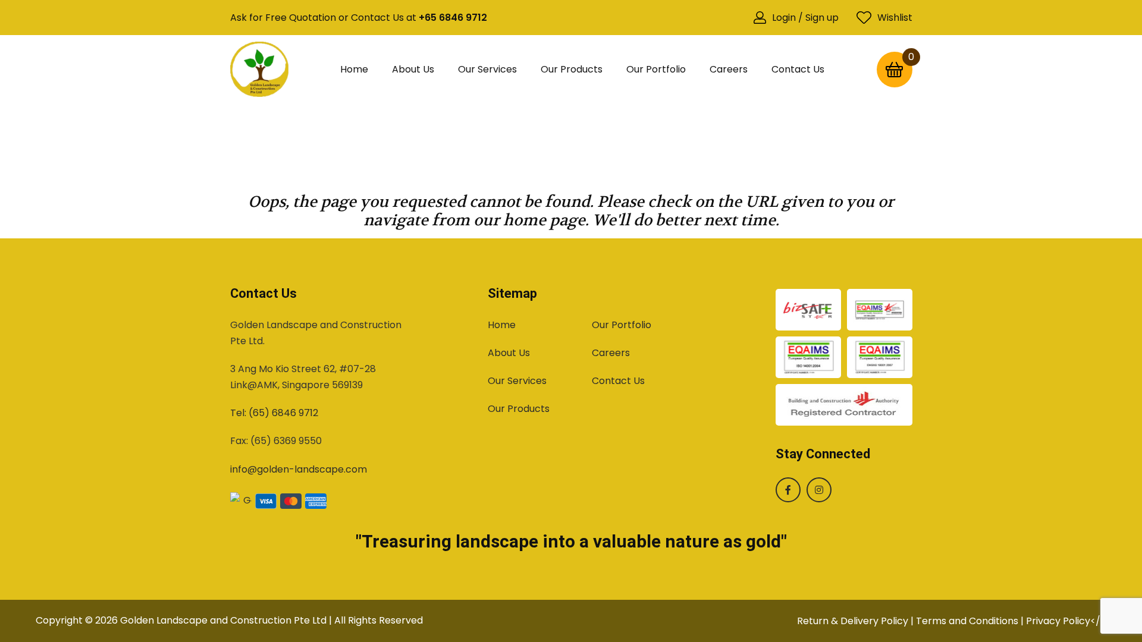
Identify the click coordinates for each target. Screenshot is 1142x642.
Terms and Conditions (967, 621)
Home (354, 69)
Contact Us (797, 69)
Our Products (572, 69)
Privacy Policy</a (1066, 621)
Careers (729, 69)
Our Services (487, 69)
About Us (413, 69)
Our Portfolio (656, 69)
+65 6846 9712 (453, 17)
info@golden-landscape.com (298, 469)
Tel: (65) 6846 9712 (274, 413)
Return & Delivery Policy (852, 621)
